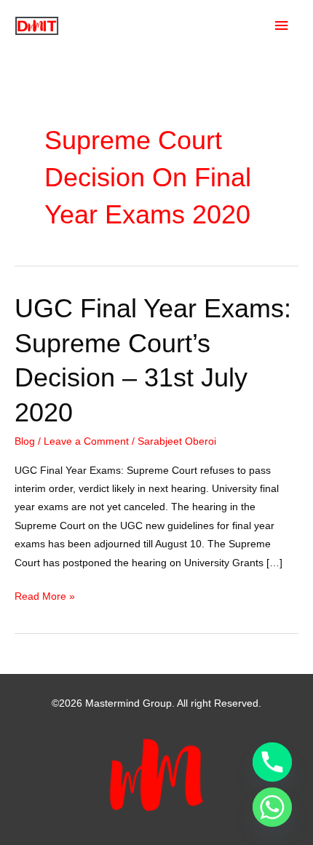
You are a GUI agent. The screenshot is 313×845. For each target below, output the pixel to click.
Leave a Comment (86, 441)
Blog (25, 441)
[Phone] (272, 762)
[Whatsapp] (272, 807)
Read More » (45, 598)
